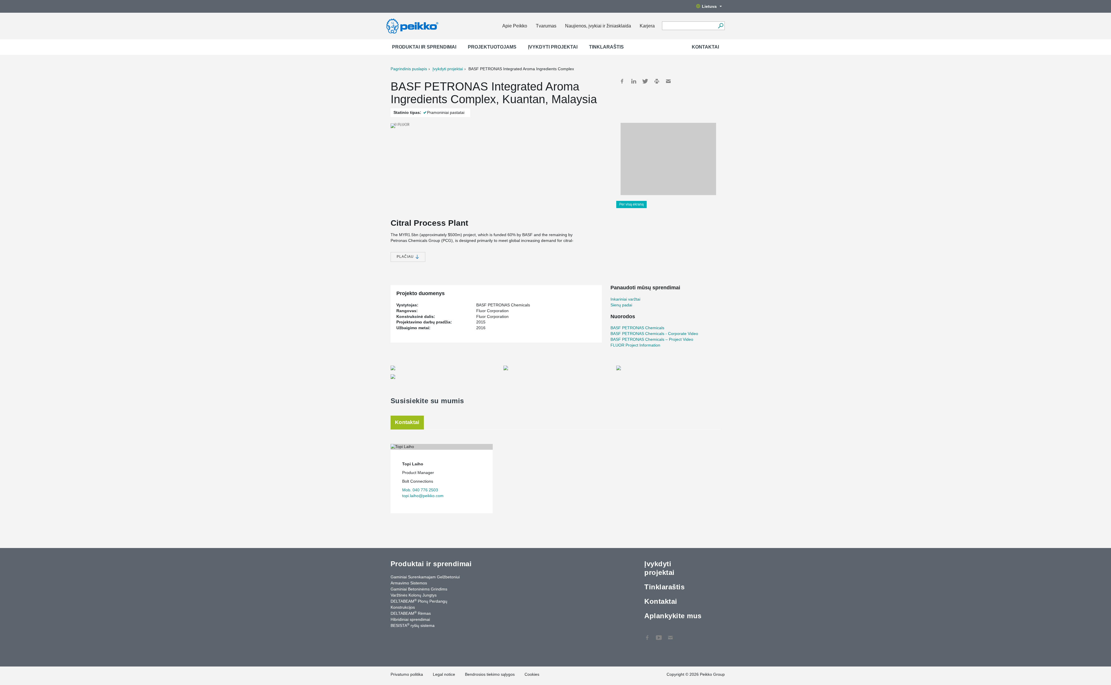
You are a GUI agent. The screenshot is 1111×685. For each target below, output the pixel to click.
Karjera (647, 25)
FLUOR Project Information (635, 345)
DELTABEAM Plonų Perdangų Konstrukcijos (419, 604)
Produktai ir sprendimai (424, 47)
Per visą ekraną (631, 204)
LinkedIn (634, 81)
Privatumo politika (407, 674)
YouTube (659, 635)
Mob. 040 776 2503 (420, 490)
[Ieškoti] (720, 26)
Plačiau (406, 257)
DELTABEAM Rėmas (411, 613)
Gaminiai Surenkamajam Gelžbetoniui (425, 577)
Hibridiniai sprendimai (410, 619)
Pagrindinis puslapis (409, 68)
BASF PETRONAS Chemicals (637, 327)
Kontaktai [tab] (407, 422)
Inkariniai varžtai (625, 299)
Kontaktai (705, 47)
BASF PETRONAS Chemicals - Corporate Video (654, 333)
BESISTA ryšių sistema (413, 625)
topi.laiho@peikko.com (423, 495)
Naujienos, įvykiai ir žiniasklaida (598, 25)
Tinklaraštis (606, 47)
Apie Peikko (514, 25)
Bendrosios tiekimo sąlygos (490, 674)
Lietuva (709, 6)
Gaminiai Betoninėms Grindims (419, 589)
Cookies (532, 674)
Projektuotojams (492, 47)
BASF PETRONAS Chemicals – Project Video (651, 339)
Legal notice (444, 674)
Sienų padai (621, 305)
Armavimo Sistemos (409, 583)
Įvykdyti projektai (552, 47)
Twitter (645, 81)
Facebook (622, 81)
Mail (668, 81)
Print (657, 81)
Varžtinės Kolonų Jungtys (414, 595)
